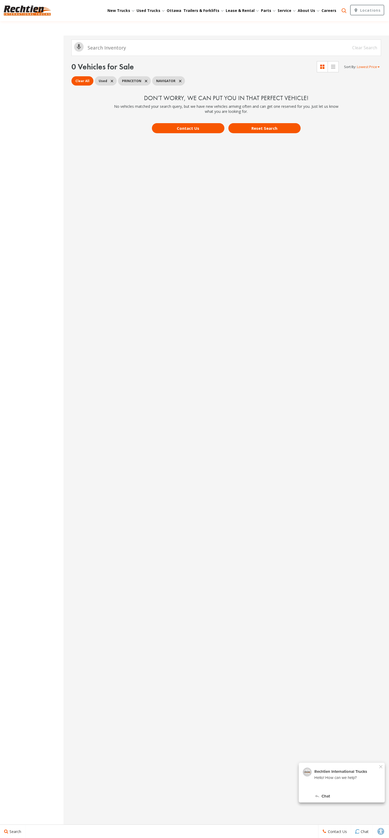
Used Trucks (149, 10)
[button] (188, 128)
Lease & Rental (241, 10)
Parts (266, 10)
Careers (329, 10)
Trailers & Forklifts (201, 10)
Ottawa (174, 10)
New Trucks (119, 10)
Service (285, 10)
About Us (307, 10)
